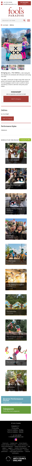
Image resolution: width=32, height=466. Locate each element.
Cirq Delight (5, 25)
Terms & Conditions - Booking (15, 430)
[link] (16, 99)
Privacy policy (15, 428)
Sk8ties (12, 25)
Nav (28, 20)
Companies (11, 409)
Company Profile (25, 140)
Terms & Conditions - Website (15, 432)
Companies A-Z (15, 426)
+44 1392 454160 (7, 2)
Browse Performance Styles (13, 400)
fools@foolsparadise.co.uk (10, 4)
